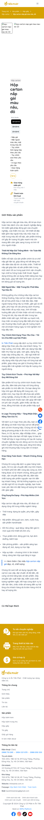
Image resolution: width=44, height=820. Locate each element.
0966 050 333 (36, 752)
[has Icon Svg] (11, 3)
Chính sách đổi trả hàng (31, 800)
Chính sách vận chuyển (13, 800)
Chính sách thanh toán (30, 797)
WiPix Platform (26, 809)
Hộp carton (15, 80)
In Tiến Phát (7, 343)
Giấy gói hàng (7, 734)
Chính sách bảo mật (13, 797)
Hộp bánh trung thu (10, 722)
